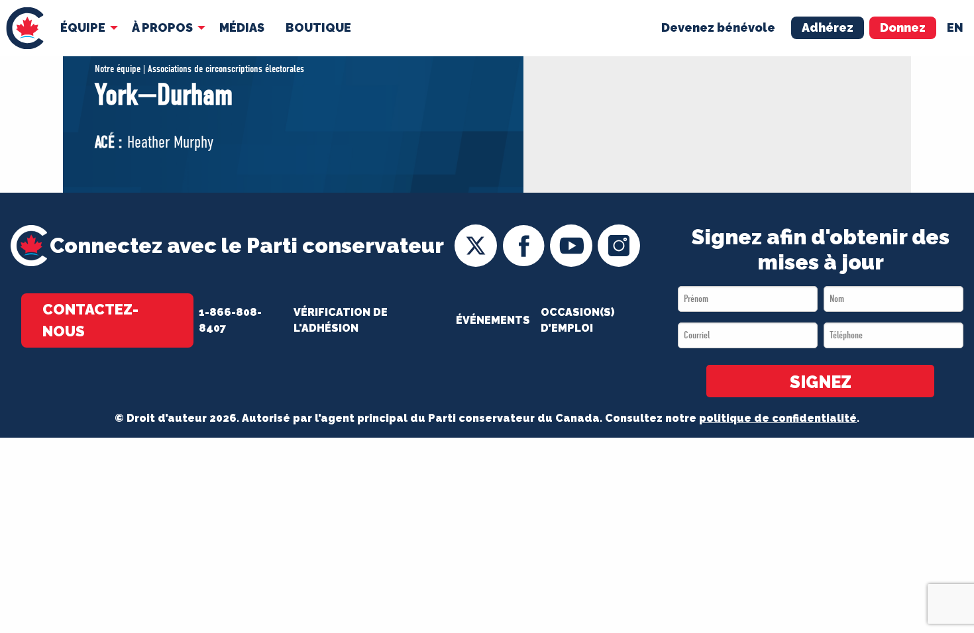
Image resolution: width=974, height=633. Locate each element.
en (955, 27)
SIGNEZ (820, 382)
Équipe (82, 27)
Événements (493, 320)
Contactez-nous (90, 320)
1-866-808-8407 (230, 320)
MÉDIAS (241, 27)
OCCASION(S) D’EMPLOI (578, 320)
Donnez (903, 27)
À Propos (162, 27)
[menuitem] (25, 28)
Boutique (318, 27)
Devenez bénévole (718, 27)
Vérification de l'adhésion (341, 320)
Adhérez (827, 27)
